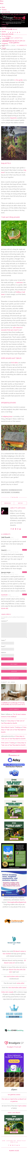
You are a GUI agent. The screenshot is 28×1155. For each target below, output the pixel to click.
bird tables (14, 363)
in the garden (19, 80)
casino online (20, 983)
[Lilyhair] (14, 1082)
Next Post (20, 503)
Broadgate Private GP (14, 1047)
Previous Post (7, 503)
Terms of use (14, 1142)
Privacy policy (21, 1140)
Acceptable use (11, 1140)
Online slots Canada (7, 992)
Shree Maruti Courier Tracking (10, 727)
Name (3, 640)
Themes (4, 10)
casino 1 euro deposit (14, 1112)
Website (3, 652)
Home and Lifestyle (14, 38)
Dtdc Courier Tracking (8, 743)
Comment (4, 621)
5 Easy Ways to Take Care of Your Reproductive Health (13, 729)
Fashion (4, 27)
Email (3, 646)
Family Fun (5, 24)
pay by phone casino (13, 976)
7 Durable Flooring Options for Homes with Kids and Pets (13, 703)
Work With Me (6, 12)
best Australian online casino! (17, 987)
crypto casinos (22, 1106)
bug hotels (13, 118)
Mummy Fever (14, 1151)
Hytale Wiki (4, 608)
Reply (24, 549)
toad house (19, 282)
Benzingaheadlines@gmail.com (16, 902)
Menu (14, 29)
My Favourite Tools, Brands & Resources (14, 14)
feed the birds (6, 492)
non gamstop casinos (14, 1094)
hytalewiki (4, 595)
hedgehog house (7, 416)
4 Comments (22, 45)
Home (3, 7)
